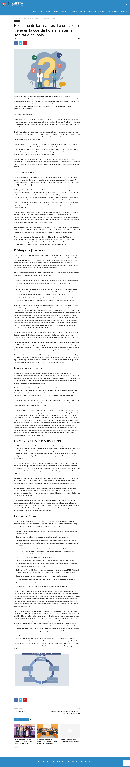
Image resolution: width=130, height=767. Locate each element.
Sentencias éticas (19, 711)
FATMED (56, 11)
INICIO (34, 11)
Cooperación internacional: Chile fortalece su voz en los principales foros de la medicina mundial (47, 741)
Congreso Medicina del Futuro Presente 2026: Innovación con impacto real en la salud (23, 741)
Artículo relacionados (21, 720)
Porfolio (124, 11)
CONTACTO (101, 11)
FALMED (48, 11)
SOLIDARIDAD (92, 11)
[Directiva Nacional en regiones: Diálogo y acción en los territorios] (70, 731)
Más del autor (34, 720)
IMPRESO (82, 11)
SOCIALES (64, 11)
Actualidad (22, 18)
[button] (126, 4)
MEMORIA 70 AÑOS (113, 11)
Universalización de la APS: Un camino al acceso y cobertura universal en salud (65, 712)
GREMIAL (41, 11)
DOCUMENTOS (73, 11)
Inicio (15, 18)
